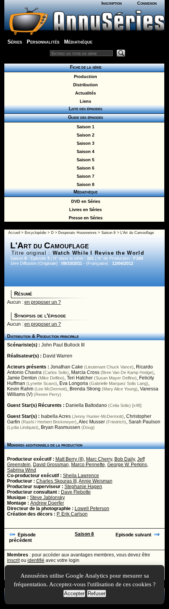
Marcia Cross (85, 372)
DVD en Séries (84, 201)
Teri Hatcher (80, 378)
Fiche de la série (84, 67)
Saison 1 (84, 126)
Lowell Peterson (92, 508)
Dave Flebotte (76, 492)
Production (84, 76)
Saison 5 (84, 159)
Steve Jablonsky (47, 497)
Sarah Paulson (144, 422)
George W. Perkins (127, 464)
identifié (36, 560)
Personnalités (43, 42)
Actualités (84, 93)
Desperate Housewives (77, 233)
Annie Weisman (95, 481)
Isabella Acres (56, 416)
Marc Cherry (99, 459)
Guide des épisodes (84, 117)
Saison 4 (84, 151)
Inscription (111, 3)
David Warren (57, 356)
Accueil (14, 233)
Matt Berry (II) (69, 459)
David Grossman (51, 464)
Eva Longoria (73, 383)
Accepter (74, 593)
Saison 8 (84, 184)
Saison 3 (84, 143)
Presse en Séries (84, 217)
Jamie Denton (22, 378)
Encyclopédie (35, 233)
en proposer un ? (42, 302)
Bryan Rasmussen (60, 427)
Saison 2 (84, 135)
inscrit (13, 560)
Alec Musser (92, 422)
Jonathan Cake (66, 367)
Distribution (84, 84)
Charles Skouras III (56, 481)
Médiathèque (78, 42)
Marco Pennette (88, 464)
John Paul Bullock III (62, 345)
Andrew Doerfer (47, 503)
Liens (84, 101)
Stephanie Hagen (83, 486)
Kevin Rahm (20, 389)
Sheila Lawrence (81, 475)
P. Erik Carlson (72, 514)
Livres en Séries (84, 209)
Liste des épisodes (84, 108)
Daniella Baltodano (86, 405)
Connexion (147, 3)
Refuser (96, 593)
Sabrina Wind (21, 470)
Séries (14, 42)
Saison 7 (84, 176)
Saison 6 (84, 168)
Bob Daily (124, 459)
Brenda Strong (85, 389)
